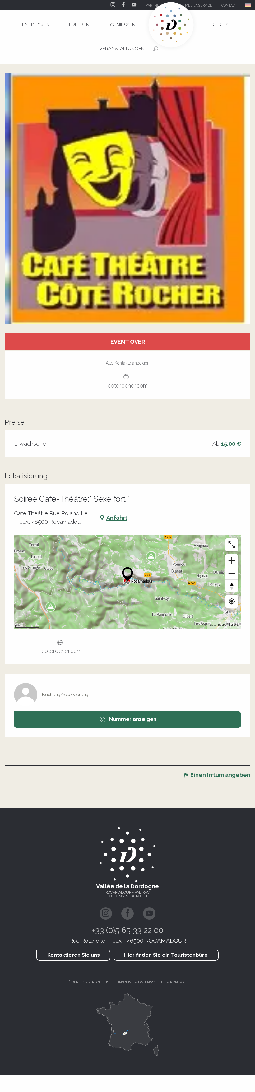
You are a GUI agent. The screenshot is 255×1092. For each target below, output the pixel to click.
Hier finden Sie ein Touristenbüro (166, 955)
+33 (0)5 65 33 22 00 (127, 930)
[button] (248, 5)
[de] (248, 5)
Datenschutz (151, 982)
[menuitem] (36, 25)
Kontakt (178, 982)
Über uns (77, 982)
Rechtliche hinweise (112, 982)
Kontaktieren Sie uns (73, 955)
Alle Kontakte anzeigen (128, 362)
